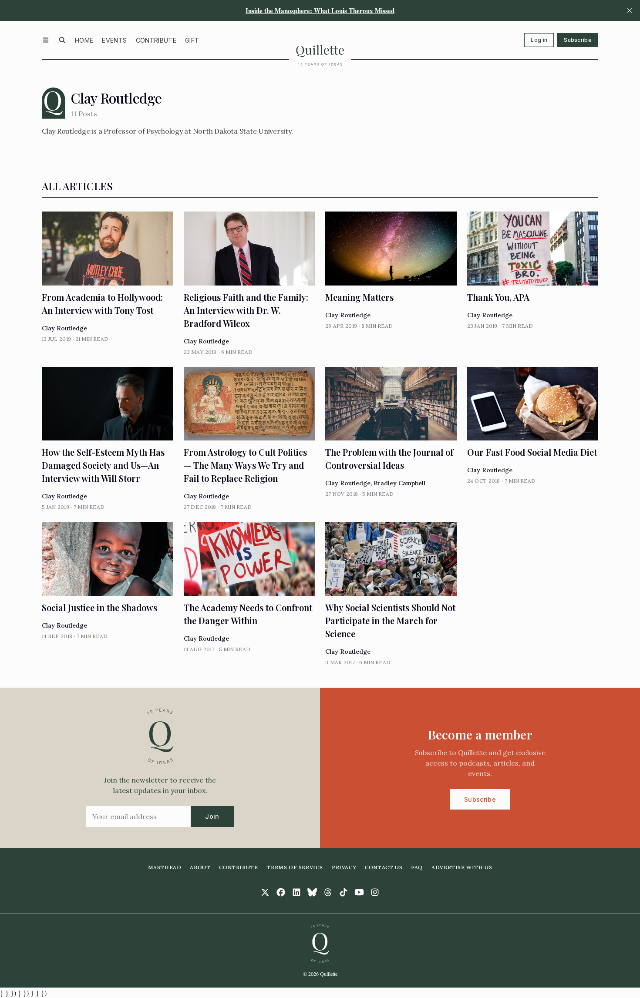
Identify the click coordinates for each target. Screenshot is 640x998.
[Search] (62, 40)
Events (114, 40)
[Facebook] (281, 892)
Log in (539, 40)
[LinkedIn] (296, 892)
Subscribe (578, 40)
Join (212, 816)
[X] (265, 892)
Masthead (165, 867)
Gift (192, 40)
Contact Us (383, 867)
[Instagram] (375, 892)
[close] (630, 10)
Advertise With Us (461, 867)
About (200, 867)
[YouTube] (359, 892)
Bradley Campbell (399, 483)
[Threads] (328, 892)
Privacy (344, 867)
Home (84, 40)
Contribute (156, 40)
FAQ (417, 867)
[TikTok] (343, 892)
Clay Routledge (64, 328)
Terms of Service (294, 867)
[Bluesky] (312, 892)
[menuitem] (84, 40)
